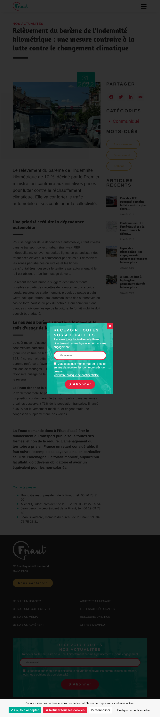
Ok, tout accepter (26, 710)
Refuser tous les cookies (66, 710)
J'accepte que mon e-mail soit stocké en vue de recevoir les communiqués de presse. (80, 369)
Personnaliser (100, 710)
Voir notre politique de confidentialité (76, 375)
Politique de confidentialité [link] (133, 710)
